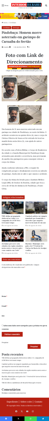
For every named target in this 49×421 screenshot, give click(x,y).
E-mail (4, 306)
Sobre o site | (27, 402)
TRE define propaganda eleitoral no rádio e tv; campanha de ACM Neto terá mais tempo (11, 219)
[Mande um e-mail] (10, 47)
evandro (6, 47)
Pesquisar (5, 342)
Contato (38, 402)
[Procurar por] (46, 6)
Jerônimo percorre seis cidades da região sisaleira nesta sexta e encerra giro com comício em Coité (12, 247)
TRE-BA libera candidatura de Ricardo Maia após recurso (21, 383)
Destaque (16, 28)
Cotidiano (12, 22)
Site (3, 316)
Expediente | (13, 402)
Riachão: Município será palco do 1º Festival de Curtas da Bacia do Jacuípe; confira (36, 247)
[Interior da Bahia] (26, 5)
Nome (4, 296)
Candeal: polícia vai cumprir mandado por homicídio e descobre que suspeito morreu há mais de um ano (36, 219)
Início (5, 22)
